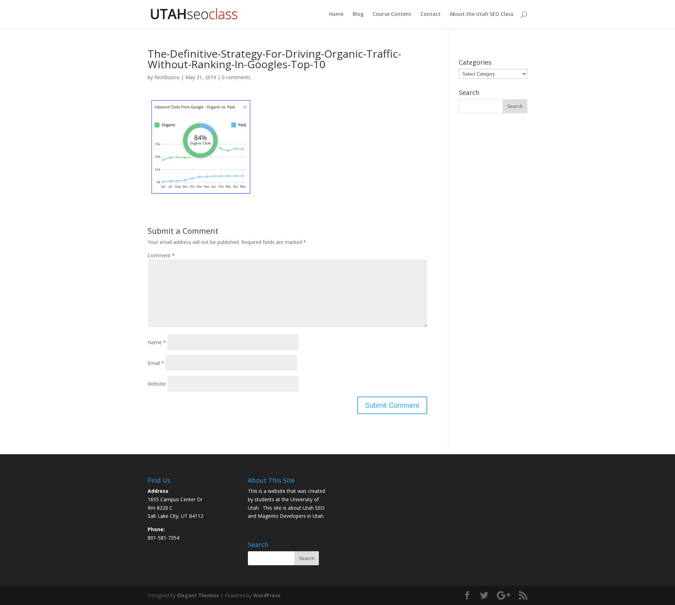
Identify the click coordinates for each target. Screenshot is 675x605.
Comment (161, 255)
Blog (358, 14)
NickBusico (167, 77)
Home (336, 14)
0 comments (236, 77)
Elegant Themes (198, 595)
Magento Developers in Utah (290, 516)
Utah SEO (313, 507)
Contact (430, 14)
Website (157, 383)
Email (156, 363)
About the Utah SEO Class (481, 14)
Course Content (392, 14)
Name (157, 342)
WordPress (267, 595)
